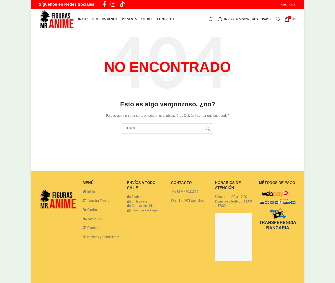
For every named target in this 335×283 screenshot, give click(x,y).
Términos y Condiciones (102, 237)
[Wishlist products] (277, 19)
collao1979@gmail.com (191, 201)
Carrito (91, 210)
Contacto (93, 228)
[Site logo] (56, 19)
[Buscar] (211, 19)
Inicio (90, 192)
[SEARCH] (208, 128)
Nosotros (94, 219)
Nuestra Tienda (98, 201)
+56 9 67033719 (186, 192)
